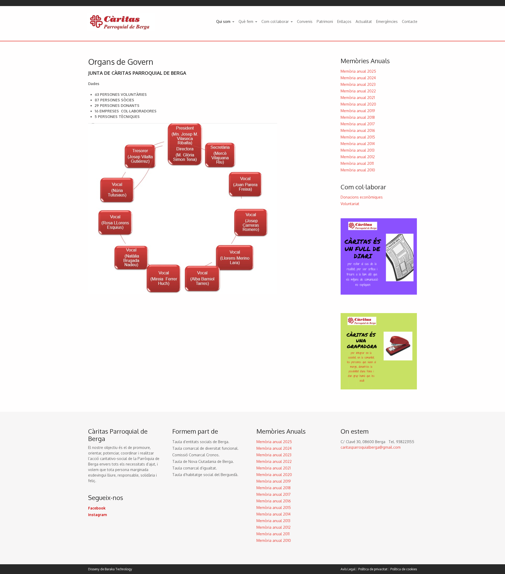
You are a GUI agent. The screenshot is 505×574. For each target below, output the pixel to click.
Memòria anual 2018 (358, 117)
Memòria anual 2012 (358, 157)
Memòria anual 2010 (358, 170)
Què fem (246, 21)
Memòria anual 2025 (358, 71)
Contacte (409, 21)
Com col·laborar (275, 21)
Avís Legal (348, 569)
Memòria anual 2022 (358, 91)
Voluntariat (350, 203)
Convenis (304, 21)
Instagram (97, 514)
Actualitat (364, 21)
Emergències (387, 21)
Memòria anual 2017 (358, 124)
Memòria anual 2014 (358, 143)
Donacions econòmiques (362, 197)
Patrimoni (325, 21)
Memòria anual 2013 (358, 150)
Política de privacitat (372, 569)
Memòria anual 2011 (357, 163)
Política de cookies (403, 569)
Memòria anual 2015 (358, 137)
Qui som (223, 21)
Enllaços (344, 21)
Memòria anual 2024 (358, 78)
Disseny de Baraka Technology (110, 569)
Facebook (96, 508)
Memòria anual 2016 (358, 130)
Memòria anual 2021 (358, 97)
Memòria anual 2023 (358, 84)
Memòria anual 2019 (358, 110)
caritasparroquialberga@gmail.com (371, 447)
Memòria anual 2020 (358, 104)
